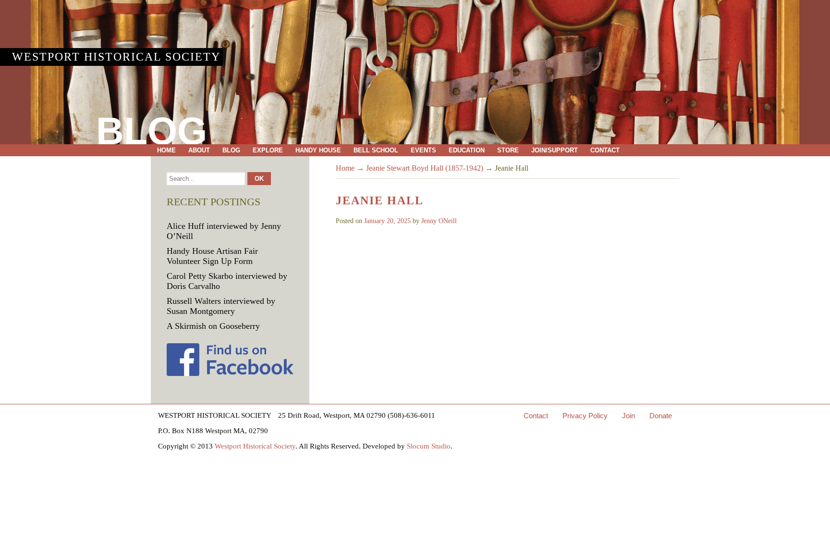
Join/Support (554, 150)
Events (423, 150)
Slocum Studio (429, 446)
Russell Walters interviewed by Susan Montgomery (221, 306)
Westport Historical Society (116, 56)
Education (467, 150)
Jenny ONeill (439, 221)
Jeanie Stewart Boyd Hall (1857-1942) (424, 168)
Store (508, 150)
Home (166, 150)
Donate (660, 416)
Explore (268, 150)
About (199, 150)
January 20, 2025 (387, 221)
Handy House (318, 150)
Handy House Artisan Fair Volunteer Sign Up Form (212, 256)
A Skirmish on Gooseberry (213, 326)
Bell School (376, 150)
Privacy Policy (585, 416)
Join (628, 416)
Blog (231, 150)
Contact (605, 150)
